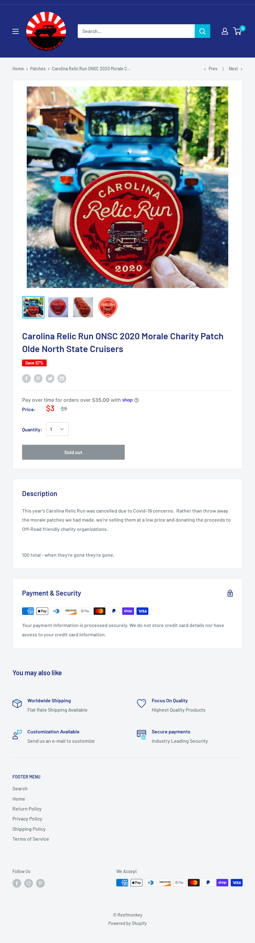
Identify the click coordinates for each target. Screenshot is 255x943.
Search (20, 788)
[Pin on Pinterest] (38, 378)
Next (233, 68)
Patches (38, 68)
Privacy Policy (27, 818)
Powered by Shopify (127, 923)
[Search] (202, 31)
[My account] (225, 31)
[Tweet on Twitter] (50, 378)
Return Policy (27, 808)
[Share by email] (62, 378)
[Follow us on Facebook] (16, 883)
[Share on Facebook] (26, 378)
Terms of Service (30, 839)
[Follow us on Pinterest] (40, 883)
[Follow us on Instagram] (28, 883)
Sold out (73, 452)
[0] (237, 31)
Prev (213, 68)
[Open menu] (15, 31)
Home (18, 68)
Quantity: (32, 429)
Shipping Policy (29, 829)
